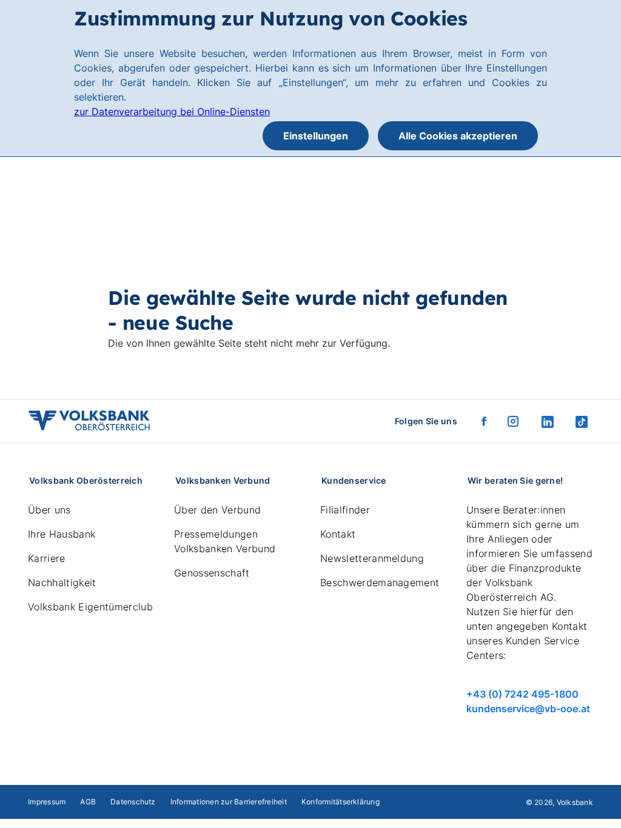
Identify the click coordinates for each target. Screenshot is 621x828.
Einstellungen (315, 136)
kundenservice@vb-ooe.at (528, 709)
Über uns (49, 510)
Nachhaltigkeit (62, 582)
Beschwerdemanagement (379, 582)
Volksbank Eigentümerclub (90, 607)
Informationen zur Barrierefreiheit (228, 801)
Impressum (46, 801)
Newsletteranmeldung (372, 558)
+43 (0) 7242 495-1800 (522, 694)
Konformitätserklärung (340, 801)
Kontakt (337, 534)
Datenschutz (133, 801)
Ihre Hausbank (61, 534)
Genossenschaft (211, 573)
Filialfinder (345, 510)
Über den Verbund (217, 510)
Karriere (46, 558)
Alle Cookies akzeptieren (457, 136)
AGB (88, 801)
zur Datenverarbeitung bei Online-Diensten (172, 111)
